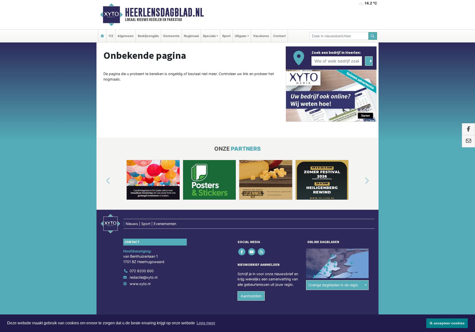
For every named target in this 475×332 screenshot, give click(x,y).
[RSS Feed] (261, 251)
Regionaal (191, 36)
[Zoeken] (372, 36)
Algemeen (126, 36)
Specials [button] (209, 36)
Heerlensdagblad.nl (164, 12)
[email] (468, 141)
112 (110, 36)
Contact (279, 36)
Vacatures (261, 36)
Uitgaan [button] (240, 36)
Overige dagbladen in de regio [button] (333, 285)
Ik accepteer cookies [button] (447, 323)
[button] (102, 181)
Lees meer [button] (206, 323)
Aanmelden (251, 295)
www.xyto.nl (140, 284)
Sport (226, 36)
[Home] (102, 36)
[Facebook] (242, 251)
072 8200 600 (142, 271)
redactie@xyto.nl (143, 277)
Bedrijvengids (148, 36)
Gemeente (171, 36)
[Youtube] (252, 251)
